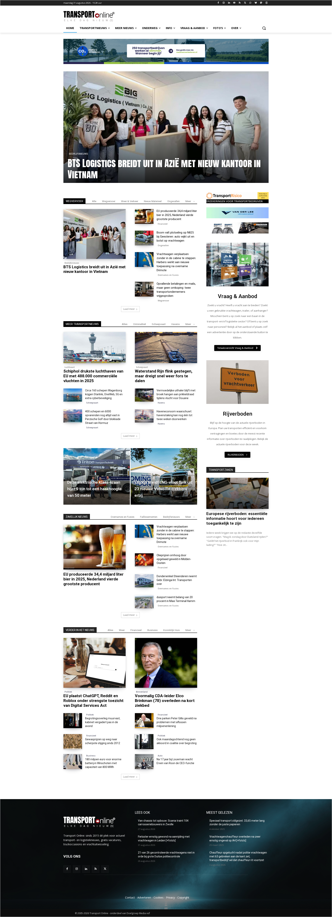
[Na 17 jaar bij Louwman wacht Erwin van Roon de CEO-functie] (144, 761)
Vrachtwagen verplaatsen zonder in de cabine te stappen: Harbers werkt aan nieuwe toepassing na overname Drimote (176, 262)
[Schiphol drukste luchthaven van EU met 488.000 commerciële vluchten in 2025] (94, 347)
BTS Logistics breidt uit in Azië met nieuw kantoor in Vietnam (94, 269)
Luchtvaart (70, 367)
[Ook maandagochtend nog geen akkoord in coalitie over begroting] (144, 741)
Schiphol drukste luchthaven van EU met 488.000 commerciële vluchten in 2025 (93, 376)
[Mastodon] (261, 3)
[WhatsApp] (250, 3)
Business (152, 630)
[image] (237, 264)
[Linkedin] (229, 3)
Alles (124, 324)
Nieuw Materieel (153, 201)
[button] (264, 28)
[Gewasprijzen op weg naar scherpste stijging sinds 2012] (72, 741)
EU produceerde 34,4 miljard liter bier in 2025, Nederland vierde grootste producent (156, 168)
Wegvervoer (108, 201)
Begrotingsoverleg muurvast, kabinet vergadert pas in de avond (102, 722)
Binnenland (142, 691)
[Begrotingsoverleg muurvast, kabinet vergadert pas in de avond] (72, 720)
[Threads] (266, 3)
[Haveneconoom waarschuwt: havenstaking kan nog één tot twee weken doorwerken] (144, 416)
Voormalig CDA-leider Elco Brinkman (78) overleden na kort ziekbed (165, 701)
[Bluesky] (256, 3)
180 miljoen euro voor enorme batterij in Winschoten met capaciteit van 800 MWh (103, 763)
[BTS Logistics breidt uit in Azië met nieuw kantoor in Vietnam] (94, 234)
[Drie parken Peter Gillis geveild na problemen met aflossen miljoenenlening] (144, 720)
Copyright (183, 897)
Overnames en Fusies (168, 275)
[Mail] (234, 3)
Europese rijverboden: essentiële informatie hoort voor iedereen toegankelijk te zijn (236, 518)
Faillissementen (148, 516)
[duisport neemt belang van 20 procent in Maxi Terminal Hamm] (144, 601)
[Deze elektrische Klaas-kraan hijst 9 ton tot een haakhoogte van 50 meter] (96, 476)
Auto (160, 755)
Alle (94, 201)
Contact (130, 897)
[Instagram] (224, 3)
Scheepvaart (159, 324)
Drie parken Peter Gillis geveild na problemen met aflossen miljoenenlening (177, 722)
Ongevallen (173, 201)
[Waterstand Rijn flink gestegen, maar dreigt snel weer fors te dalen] (166, 347)
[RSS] (239, 3)
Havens (175, 324)
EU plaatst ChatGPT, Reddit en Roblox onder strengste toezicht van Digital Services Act (93, 701)
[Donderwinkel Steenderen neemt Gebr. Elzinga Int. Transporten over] (144, 580)
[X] (245, 3)
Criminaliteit (139, 324)
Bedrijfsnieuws (72, 263)
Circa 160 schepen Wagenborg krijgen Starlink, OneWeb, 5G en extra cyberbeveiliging (104, 394)
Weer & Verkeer (129, 201)
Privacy (170, 897)
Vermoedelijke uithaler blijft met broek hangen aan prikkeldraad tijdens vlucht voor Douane (176, 394)
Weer (122, 630)
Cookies (159, 897)
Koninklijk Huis (171, 630)
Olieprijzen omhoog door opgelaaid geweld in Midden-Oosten (174, 559)
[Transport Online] (94, 16)
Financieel (75, 154)
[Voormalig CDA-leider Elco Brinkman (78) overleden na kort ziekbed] (166, 663)
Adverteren (144, 897)
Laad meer (129, 309)
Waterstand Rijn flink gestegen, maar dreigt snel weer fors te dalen (163, 376)
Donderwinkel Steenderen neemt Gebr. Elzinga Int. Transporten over (177, 580)
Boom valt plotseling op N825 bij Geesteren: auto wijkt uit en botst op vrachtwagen (175, 236)
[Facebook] (218, 3)
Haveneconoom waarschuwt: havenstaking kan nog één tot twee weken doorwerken (174, 415)
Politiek (68, 691)
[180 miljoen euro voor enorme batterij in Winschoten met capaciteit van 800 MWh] (72, 761)
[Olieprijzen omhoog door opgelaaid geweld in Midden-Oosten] (144, 559)
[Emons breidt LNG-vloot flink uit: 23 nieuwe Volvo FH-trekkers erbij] (164, 476)
